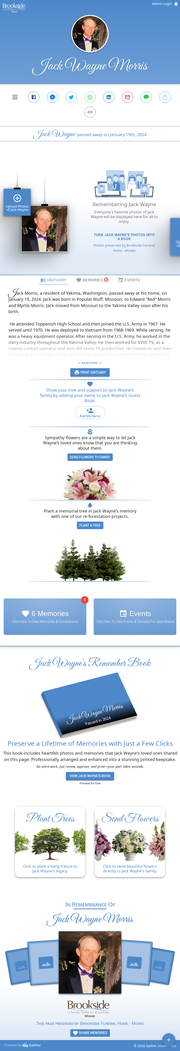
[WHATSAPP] (90, 97)
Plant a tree (90, 525)
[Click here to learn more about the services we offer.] (90, 1009)
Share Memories (92, 1033)
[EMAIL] (127, 97)
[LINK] (90, 112)
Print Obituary (93, 372)
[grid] (90, 216)
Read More (90, 363)
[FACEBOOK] (33, 97)
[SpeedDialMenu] (168, 1039)
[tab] (53, 280)
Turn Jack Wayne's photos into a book (124, 237)
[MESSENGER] (52, 97)
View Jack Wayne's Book (90, 776)
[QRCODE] (15, 97)
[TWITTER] (71, 97)
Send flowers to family (90, 457)
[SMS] (146, 97)
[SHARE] (165, 97)
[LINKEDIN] (108, 97)
